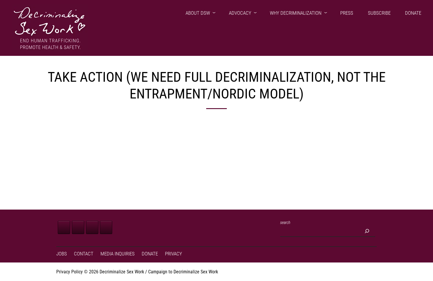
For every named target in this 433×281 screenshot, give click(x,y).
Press (346, 13)
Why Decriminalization (295, 13)
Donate (413, 13)
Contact (83, 254)
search (285, 222)
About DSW (198, 13)
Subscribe (379, 13)
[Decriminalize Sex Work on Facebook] (64, 227)
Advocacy (240, 13)
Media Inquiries (117, 254)
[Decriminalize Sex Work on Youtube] (106, 227)
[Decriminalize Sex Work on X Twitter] (78, 227)
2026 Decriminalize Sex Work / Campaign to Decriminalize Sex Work (153, 272)
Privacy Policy (69, 272)
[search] (367, 231)
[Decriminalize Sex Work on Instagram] (92, 227)
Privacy (173, 254)
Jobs (61, 254)
